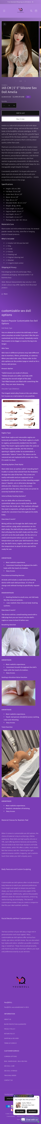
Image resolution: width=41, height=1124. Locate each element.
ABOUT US (7, 1019)
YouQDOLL (13, 1113)
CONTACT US (8, 1080)
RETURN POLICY (9, 1034)
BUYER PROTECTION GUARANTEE (15, 1024)
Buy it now (20, 119)
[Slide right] (25, 81)
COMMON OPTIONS (10, 1056)
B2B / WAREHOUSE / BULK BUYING (15, 1061)
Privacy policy (30, 1116)
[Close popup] (37, 1097)
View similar (20, 1111)
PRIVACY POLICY (9, 1029)
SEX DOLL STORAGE (10, 1071)
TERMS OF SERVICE (10, 1043)
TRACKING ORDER (10, 1075)
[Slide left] (16, 81)
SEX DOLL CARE (9, 1066)
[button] (4, 11)
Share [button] (6, 294)
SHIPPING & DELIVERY (11, 1038)
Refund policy (20, 1116)
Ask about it (32, 1111)
